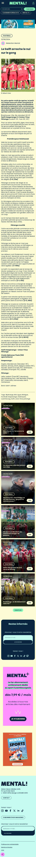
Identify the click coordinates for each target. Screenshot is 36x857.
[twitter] (18, 656)
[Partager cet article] (2, 854)
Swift (13, 399)
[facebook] (15, 656)
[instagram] (8, 656)
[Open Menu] (2, 3)
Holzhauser (22, 397)
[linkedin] (21, 656)
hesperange (12, 397)
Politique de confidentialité (9, 844)
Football (7, 36)
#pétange (10, 395)
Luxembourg (5, 399)
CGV (2, 850)
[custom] (24, 656)
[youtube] (12, 656)
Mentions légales (6, 847)
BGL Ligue (17, 395)
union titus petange (22, 399)
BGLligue (25, 395)
